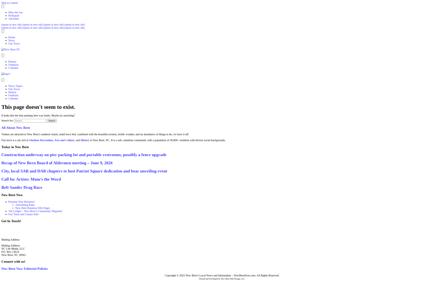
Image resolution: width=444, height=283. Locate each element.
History (12, 61)
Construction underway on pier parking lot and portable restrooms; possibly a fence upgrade (83, 154)
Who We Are (15, 12)
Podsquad (13, 15)
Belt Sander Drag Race (21, 187)
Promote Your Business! (21, 201)
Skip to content (9, 2)
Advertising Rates (25, 204)
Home (11, 37)
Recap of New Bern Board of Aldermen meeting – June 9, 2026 (57, 163)
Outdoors (13, 64)
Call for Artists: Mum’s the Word (31, 179)
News (11, 40)
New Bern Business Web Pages (32, 208)
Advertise (13, 18)
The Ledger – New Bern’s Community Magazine (35, 211)
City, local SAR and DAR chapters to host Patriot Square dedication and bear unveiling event (84, 171)
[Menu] (2, 6)
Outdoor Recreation (41, 140)
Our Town (14, 43)
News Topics (15, 85)
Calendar (13, 67)
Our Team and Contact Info (23, 214)
